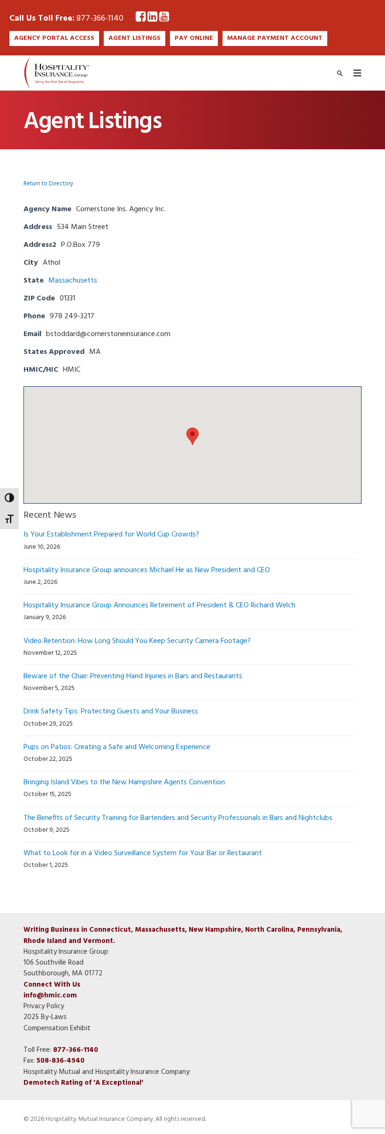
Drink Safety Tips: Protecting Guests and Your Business (110, 711)
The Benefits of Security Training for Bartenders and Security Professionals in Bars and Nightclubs (177, 818)
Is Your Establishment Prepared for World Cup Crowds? (111, 535)
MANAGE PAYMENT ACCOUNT (275, 38)
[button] (192, 436)
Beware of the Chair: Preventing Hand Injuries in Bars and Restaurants (132, 676)
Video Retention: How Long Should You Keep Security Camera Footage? (137, 641)
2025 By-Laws (45, 1017)
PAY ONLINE (194, 38)
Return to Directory (48, 184)
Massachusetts (72, 281)
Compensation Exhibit (57, 1028)
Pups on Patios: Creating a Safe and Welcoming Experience (116, 747)
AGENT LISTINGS (134, 38)
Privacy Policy (43, 1006)
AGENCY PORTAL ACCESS (54, 38)
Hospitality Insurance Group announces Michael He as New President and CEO (146, 570)
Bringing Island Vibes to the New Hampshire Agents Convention (124, 782)
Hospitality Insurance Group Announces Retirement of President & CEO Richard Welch (159, 605)
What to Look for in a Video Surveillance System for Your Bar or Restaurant (142, 853)
